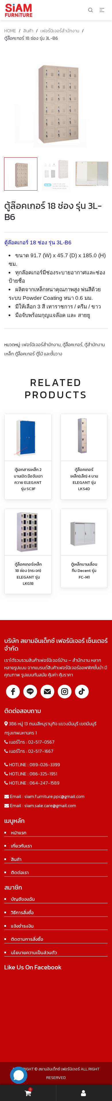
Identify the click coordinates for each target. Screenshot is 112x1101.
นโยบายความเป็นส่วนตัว (34, 952)
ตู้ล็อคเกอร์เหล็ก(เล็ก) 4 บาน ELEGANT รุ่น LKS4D (84, 479)
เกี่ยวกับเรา (21, 845)
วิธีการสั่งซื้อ (22, 912)
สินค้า (28, 30)
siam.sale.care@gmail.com (50, 805)
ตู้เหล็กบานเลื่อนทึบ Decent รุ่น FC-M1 (84, 570)
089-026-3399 (45, 764)
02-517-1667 (40, 751)
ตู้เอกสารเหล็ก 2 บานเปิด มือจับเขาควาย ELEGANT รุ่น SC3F (28, 479)
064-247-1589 (44, 782)
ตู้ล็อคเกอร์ (72, 344)
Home (10, 30)
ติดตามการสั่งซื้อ (27, 939)
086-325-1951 (43, 773)
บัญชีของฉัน (23, 899)
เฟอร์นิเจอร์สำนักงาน (59, 30)
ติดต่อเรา (20, 872)
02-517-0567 (41, 741)
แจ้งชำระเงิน (22, 925)
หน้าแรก (18, 832)
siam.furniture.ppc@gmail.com (54, 796)
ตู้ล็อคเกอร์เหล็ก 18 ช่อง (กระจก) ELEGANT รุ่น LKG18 (28, 574)
